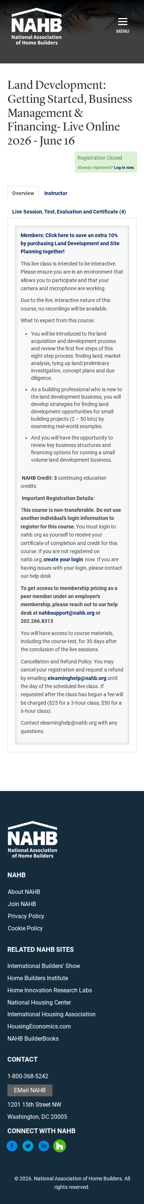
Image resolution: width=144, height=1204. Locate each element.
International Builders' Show (43, 965)
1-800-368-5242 (27, 1076)
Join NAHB (22, 904)
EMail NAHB (30, 1090)
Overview (23, 193)
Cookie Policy (25, 928)
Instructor (55, 193)
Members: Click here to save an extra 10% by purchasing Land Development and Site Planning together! (70, 243)
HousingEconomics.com (39, 1026)
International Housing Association (51, 1014)
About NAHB (24, 891)
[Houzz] (59, 1150)
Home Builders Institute (37, 978)
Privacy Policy (26, 916)
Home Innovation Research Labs (49, 990)
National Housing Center (39, 1002)
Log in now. (124, 167)
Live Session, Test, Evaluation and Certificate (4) (69, 212)
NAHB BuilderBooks (33, 1038)
